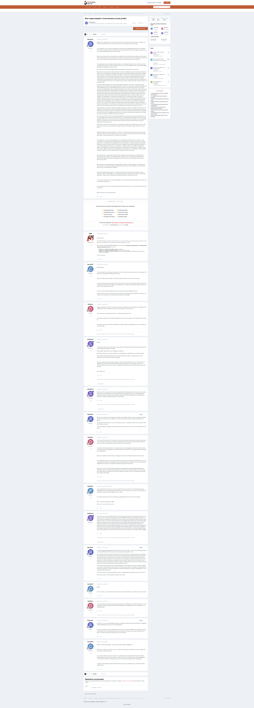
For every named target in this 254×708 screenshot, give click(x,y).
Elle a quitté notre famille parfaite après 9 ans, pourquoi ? (159, 60)
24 (91, 50)
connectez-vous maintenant (128, 680)
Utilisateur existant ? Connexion (154, 2)
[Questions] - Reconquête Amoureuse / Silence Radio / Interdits (113, 23)
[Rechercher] (169, 7)
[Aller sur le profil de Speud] (151, 60)
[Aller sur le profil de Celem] (151, 75)
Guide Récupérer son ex (109, 212)
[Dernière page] (98, 34)
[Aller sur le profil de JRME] (91, 238)
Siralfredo (157, 54)
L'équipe (104, 7)
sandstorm (90, 339)
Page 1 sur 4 (103, 34)
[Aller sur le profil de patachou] (91, 491)
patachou (90, 486)
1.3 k (91, 315)
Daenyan (90, 304)
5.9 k (91, 275)
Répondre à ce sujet (140, 28)
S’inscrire (167, 2)
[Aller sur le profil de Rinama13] (86, 23)
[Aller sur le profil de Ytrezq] (151, 68)
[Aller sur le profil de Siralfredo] (151, 53)
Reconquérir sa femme (123, 214)
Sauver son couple (108, 214)
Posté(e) (102, 39)
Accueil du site (88, 7)
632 (91, 497)
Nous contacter (127, 704)
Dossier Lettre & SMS (122, 210)
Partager (134, 22)
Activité (117, 7)
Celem (156, 77)
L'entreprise (111, 7)
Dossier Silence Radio (109, 210)
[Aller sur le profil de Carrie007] (91, 269)
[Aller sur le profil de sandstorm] (91, 344)
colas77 (156, 84)
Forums (94, 7)
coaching (126, 224)
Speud (156, 63)
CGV (106, 701)
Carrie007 (90, 264)
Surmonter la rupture (122, 216)
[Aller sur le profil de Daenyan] (91, 309)
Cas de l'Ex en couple (123, 212)
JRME (90, 233)
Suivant (95, 34)
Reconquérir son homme (109, 216)
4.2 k (91, 350)
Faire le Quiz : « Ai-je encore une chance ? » (122, 222)
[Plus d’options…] (145, 39)
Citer (101, 196)
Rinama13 (92, 22)
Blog (100, 7)
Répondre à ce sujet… (97, 687)
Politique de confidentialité (89, 701)
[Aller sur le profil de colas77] (151, 82)
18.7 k (91, 245)
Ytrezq (156, 70)
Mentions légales (100, 701)
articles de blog (114, 224)
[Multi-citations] (97, 196)
